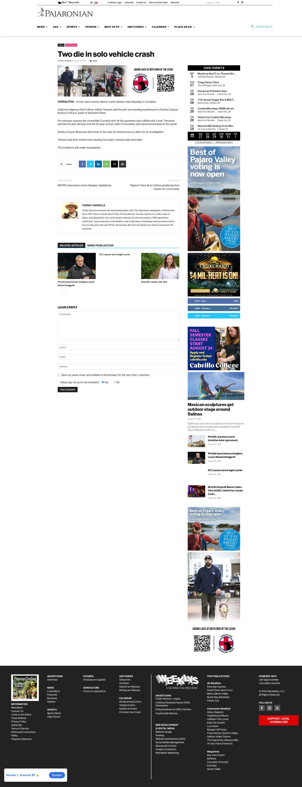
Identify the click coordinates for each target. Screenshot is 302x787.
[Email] (114, 164)
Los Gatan (212, 726)
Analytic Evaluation (166, 749)
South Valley (214, 769)
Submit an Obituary (129, 686)
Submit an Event (128, 708)
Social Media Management (170, 742)
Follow (233, 308)
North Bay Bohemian (218, 697)
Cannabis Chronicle (217, 762)
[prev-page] (60, 292)
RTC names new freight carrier (114, 254)
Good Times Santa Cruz (220, 690)
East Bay (212, 765)
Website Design (164, 731)
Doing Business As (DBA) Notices (173, 709)
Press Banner (214, 733)
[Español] (97, 2)
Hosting (160, 735)
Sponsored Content (166, 745)
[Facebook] (238, 3)
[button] (261, 27)
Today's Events (127, 705)
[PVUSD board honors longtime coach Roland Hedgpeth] (77, 266)
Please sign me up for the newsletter (79, 382)
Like (236, 301)
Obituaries (124, 679)
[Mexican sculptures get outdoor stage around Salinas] (216, 386)
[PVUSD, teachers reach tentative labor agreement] (196, 441)
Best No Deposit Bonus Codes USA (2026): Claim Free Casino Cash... (225, 490)
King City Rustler (216, 722)
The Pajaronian (215, 740)
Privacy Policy (18, 721)
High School (53, 716)
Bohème (211, 758)
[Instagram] (242, 3)
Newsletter (17, 707)
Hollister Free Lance (217, 719)
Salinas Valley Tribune (219, 736)
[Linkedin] (98, 164)
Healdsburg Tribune (217, 715)
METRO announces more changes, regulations (85, 185)
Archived (124, 683)
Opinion (51, 701)
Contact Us (17, 711)
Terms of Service (20, 728)
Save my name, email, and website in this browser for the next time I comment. (105, 375)
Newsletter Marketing (167, 752)
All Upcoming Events (130, 701)
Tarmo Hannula (65, 61)
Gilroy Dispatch (215, 712)
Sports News (54, 713)
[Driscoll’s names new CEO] (160, 266)
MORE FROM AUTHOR (100, 245)
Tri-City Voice (214, 743)
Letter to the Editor (21, 714)
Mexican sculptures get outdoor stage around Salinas (211, 409)
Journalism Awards (269, 683)
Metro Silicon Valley (217, 693)
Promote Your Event (130, 712)
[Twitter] (90, 164)
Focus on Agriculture (94, 691)
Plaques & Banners (21, 739)
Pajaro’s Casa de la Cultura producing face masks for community (154, 187)
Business (52, 698)
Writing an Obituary (129, 690)
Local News (71, 45)
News (61, 45)
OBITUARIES (126, 676)
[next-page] (65, 292)
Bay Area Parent (216, 755)
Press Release (18, 718)
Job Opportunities (268, 679)
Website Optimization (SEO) (170, 738)
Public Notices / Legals (168, 698)
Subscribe (16, 725)
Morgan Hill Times (216, 729)
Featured (52, 694)
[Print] (122, 164)
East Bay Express (216, 686)
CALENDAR (125, 698)
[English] (93, 2)
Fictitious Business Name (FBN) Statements (173, 704)
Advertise (52, 679)
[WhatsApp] (106, 164)
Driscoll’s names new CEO (154, 282)
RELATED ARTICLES (71, 245)
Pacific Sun (213, 700)
